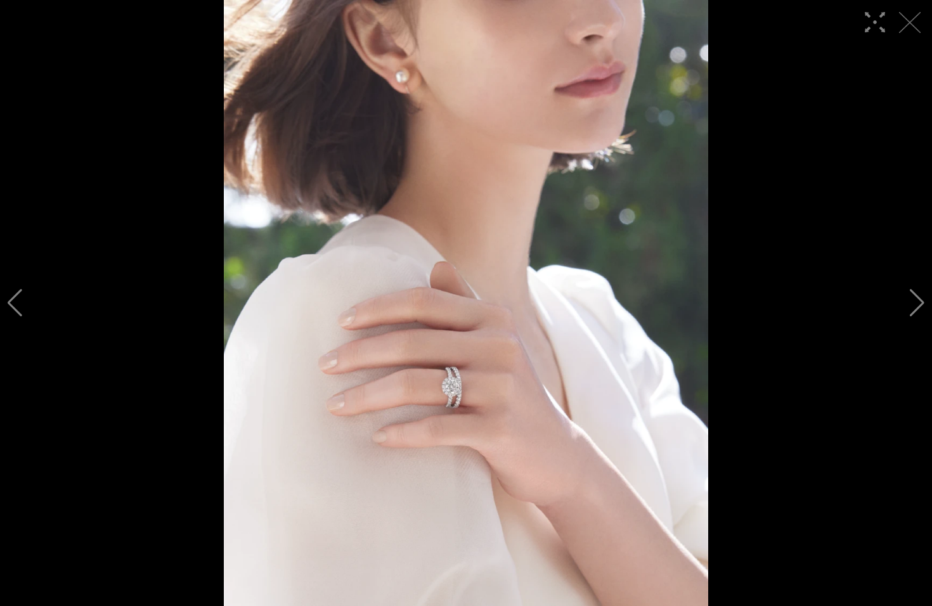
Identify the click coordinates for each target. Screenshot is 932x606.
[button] (14, 303)
